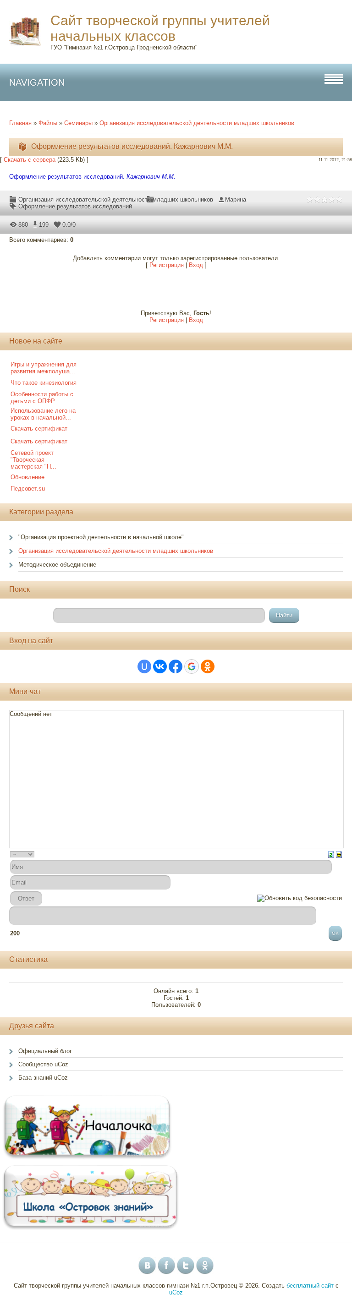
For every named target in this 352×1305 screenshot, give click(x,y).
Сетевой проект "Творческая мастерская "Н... (33, 459)
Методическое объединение (57, 564)
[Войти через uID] (144, 666)
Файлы (47, 123)
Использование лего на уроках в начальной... (43, 414)
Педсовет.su (28, 488)
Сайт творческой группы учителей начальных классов (160, 28)
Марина (235, 199)
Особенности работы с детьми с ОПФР (42, 397)
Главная (20, 123)
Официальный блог (45, 1051)
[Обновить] (331, 854)
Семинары (78, 123)
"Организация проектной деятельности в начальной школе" (101, 537)
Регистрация (166, 265)
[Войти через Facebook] (175, 666)
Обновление (27, 477)
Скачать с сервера (29, 159)
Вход (196, 265)
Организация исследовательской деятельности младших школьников (196, 123)
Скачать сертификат (39, 428)
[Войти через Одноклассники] (207, 666)
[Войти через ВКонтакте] (160, 666)
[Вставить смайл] (339, 854)
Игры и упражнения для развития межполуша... (44, 368)
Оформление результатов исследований (75, 206)
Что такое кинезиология (44, 382)
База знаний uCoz (43, 1077)
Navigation (37, 82)
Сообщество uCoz (43, 1064)
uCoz (176, 1292)
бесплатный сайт (310, 1285)
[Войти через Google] (191, 666)
